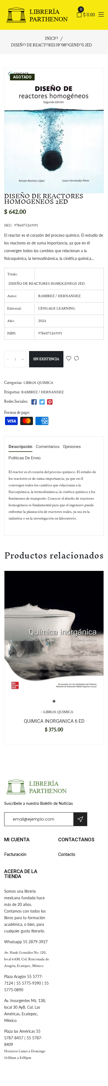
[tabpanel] (54, 633)
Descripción (20, 447)
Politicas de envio (25, 458)
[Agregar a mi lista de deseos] (68, 359)
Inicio (51, 38)
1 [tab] (54, 701)
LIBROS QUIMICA (38, 382)
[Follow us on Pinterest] (50, 402)
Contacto (66, 854)
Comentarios (48, 447)
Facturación (15, 854)
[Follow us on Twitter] (42, 402)
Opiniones (72, 447)
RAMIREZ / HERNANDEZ (42, 392)
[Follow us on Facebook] (34, 402)
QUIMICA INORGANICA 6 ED (54, 721)
